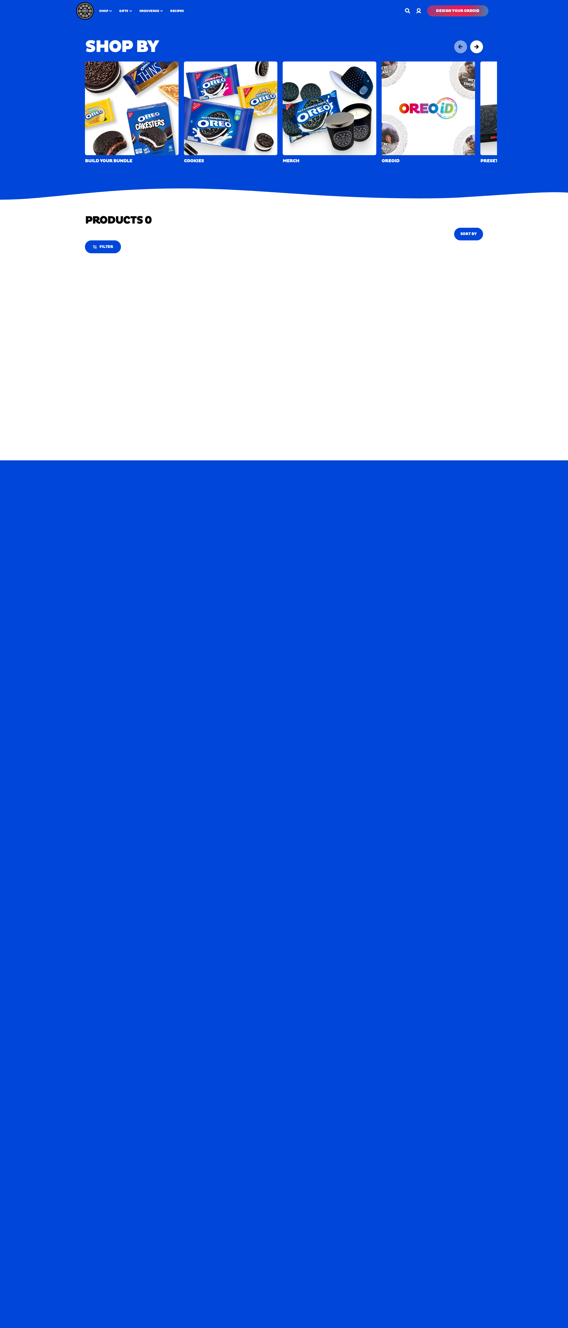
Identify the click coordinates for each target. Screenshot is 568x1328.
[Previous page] (460, 46)
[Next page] (476, 46)
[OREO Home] (85, 11)
